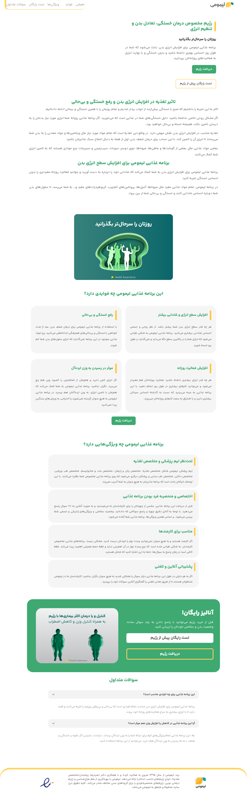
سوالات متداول (16, 4)
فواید (69, 4)
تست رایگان (36, 4)
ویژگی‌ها (53, 4)
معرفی (80, 4)
